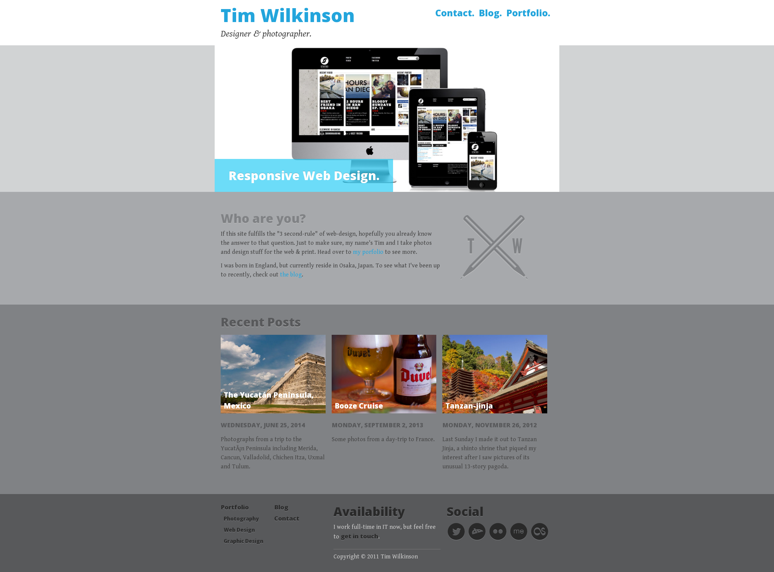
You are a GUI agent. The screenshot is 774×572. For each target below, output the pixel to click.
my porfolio (368, 252)
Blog (281, 507)
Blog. (490, 13)
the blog (291, 274)
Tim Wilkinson (288, 15)
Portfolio (235, 507)
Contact (286, 518)
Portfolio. (528, 13)
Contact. (454, 13)
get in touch (359, 536)
